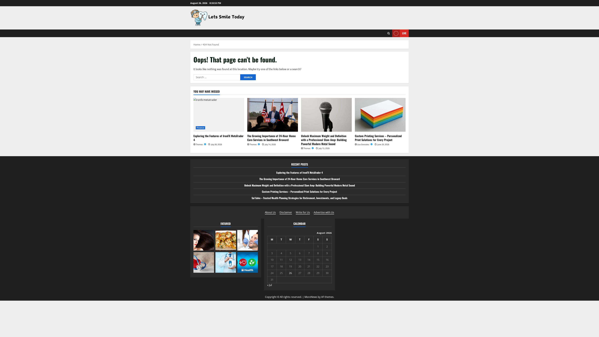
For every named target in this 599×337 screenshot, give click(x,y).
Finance (200, 127)
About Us (270, 212)
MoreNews (310, 297)
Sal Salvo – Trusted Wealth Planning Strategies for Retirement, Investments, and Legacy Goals (299, 198)
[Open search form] (388, 33)
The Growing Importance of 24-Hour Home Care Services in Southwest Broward (271, 138)
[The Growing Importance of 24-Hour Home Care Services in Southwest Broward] (272, 115)
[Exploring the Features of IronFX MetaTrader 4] (218, 115)
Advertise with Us (324, 212)
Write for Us (303, 212)
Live (404, 33)
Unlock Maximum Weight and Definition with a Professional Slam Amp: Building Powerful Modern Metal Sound (324, 140)
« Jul (269, 285)
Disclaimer (286, 212)
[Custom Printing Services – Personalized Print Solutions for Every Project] (380, 115)
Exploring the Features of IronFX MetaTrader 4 (218, 138)
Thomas (199, 144)
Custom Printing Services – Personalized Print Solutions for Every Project (378, 138)
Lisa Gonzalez (363, 144)
